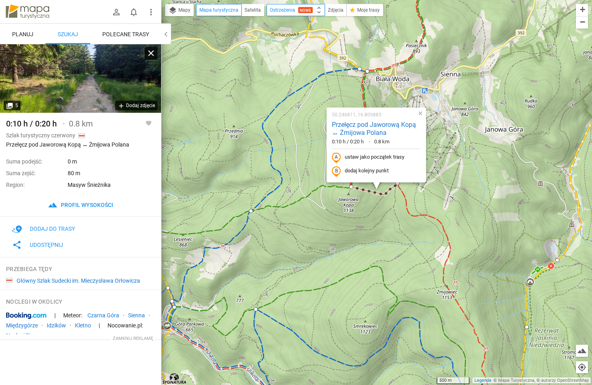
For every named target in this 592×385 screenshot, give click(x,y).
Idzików (56, 325)
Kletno (83, 325)
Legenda (482, 380)
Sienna (136, 315)
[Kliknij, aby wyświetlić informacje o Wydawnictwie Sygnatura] (174, 378)
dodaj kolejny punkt (367, 171)
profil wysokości (86, 205)
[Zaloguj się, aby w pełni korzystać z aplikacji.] (148, 123)
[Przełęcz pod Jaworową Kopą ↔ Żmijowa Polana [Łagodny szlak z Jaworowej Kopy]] (80, 78)
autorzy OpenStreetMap (565, 380)
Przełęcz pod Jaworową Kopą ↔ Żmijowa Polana (374, 129)
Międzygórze (22, 325)
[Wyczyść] (151, 53)
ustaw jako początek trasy (374, 157)
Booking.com (26, 316)
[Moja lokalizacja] (582, 367)
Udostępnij (46, 245)
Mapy (183, 10)
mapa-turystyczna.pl (27, 11)
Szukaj (68, 34)
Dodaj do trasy (52, 229)
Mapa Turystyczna (516, 380)
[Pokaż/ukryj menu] (151, 12)
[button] (251, 211)
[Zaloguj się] (116, 12)
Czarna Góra (103, 315)
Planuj (22, 34)
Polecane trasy (125, 34)
